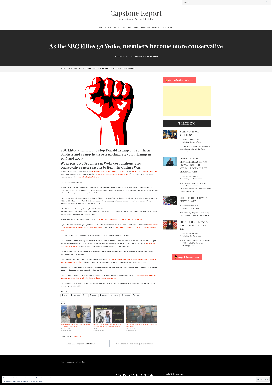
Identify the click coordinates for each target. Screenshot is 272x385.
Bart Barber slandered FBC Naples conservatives (134, 344)
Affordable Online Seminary (147, 27)
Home (100, 27)
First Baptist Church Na (116, 171)
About (117, 27)
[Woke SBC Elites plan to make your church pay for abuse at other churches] (76, 314)
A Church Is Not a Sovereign (190, 133)
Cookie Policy (38, 381)
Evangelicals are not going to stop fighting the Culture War (120, 219)
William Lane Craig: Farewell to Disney (80, 344)
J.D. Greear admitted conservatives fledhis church (112, 174)
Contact (127, 27)
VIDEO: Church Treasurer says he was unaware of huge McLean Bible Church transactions (193, 165)
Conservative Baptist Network (87, 177)
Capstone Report (136, 12)
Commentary (76, 336)
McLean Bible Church (99, 171)
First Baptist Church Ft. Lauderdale (144, 171)
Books (108, 27)
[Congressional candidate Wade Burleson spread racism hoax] (141, 314)
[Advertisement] (187, 101)
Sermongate (168, 27)
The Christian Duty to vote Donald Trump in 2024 (194, 225)
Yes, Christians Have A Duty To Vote (193, 199)
